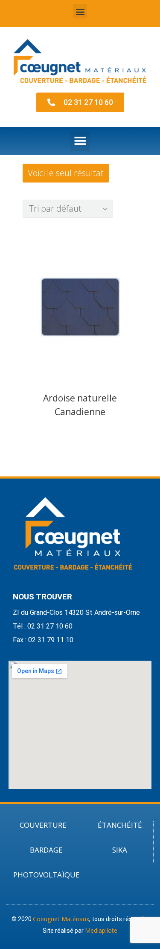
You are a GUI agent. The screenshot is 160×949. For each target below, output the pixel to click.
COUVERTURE (43, 825)
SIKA (119, 850)
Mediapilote (101, 930)
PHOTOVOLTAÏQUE (46, 875)
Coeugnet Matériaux (61, 919)
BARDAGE (46, 850)
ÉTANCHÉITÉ (120, 825)
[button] (80, 11)
